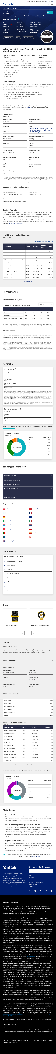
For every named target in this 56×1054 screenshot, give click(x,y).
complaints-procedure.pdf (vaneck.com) (13, 1014)
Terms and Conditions (35, 880)
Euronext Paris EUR (10, 497)
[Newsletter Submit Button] (52, 871)
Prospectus (27, 37)
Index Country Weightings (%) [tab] (13, 770)
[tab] (28, 660)
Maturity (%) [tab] (36, 426)
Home (30, 875)
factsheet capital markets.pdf (15, 223)
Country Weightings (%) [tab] (23, 426)
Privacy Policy (33, 879)
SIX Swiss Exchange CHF (11, 488)
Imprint (31, 886)
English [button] (50, 1)
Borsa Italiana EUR (9, 493)
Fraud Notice (33, 884)
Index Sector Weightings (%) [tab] (33, 770)
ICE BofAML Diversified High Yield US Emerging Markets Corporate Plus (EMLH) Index (40, 130)
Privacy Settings (34, 888)
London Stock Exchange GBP (12, 480)
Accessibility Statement (36, 882)
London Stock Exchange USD (12, 484)
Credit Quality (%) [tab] (9, 426)
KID (17, 37)
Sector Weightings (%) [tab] (48, 426)
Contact (31, 877)
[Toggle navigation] (52, 4)
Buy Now (49, 12)
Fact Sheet (7, 37)
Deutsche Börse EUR (10, 476)
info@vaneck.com (40, 1031)
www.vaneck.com (10, 328)
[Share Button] (49, 4)
